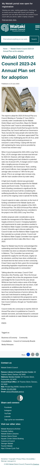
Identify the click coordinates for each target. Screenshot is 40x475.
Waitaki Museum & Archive (10, 429)
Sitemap (3, 461)
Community (23, 338)
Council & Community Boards (24, 341)
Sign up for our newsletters (14, 419)
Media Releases (7, 344)
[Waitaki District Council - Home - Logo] (13, 28)
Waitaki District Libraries (10, 434)
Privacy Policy (21, 459)
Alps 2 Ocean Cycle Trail (10, 448)
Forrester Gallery (7, 431)
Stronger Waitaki (7, 443)
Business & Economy (9, 338)
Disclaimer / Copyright (8, 459)
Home (5, 49)
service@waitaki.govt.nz (15, 392)
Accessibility (30, 459)
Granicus (36, 464)
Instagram (7, 410)
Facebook (8, 407)
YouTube (7, 413)
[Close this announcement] (37, 2)
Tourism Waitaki (7, 446)
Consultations (7, 341)
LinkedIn (7, 416)
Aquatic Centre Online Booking (12, 438)
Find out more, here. (9, 20)
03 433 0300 (11, 389)
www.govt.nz (12, 461)
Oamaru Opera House (9, 436)
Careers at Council (8, 441)
